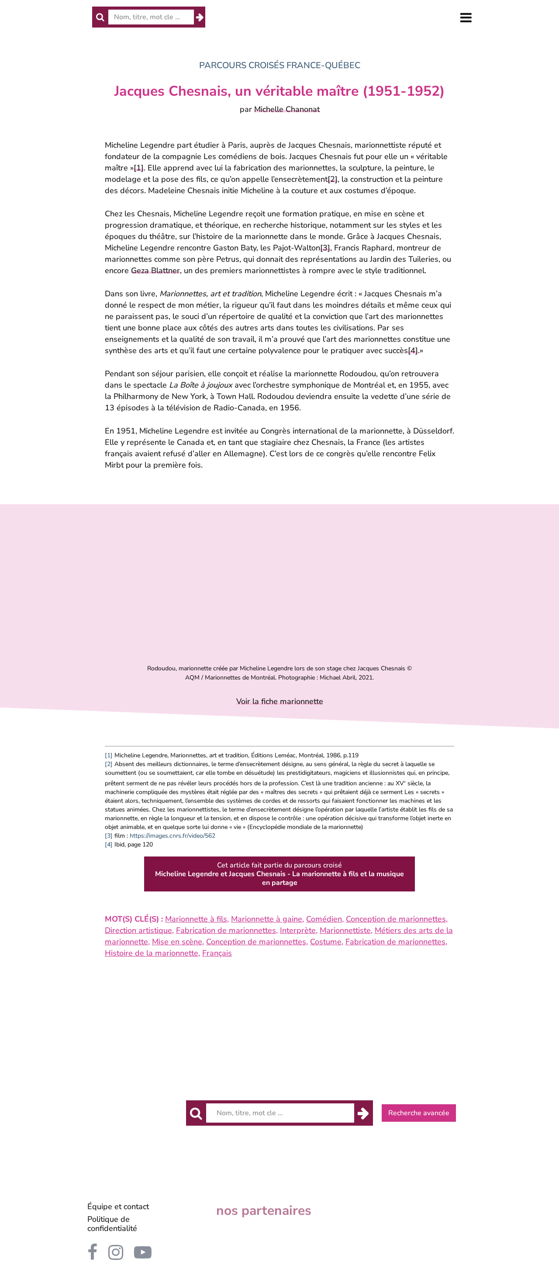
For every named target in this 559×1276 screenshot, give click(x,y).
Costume (326, 941)
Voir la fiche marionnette (279, 701)
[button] (466, 18)
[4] (413, 350)
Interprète (298, 930)
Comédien (324, 919)
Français (217, 953)
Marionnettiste (345, 930)
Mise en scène (177, 941)
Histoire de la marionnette (151, 953)
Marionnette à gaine (266, 919)
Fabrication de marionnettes (226, 930)
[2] (333, 179)
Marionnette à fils (196, 919)
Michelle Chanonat (287, 109)
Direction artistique (138, 930)
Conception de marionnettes (396, 919)
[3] (325, 248)
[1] (139, 168)
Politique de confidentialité (112, 1224)
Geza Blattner (155, 270)
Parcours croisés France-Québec (279, 65)
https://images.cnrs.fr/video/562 (172, 836)
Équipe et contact (118, 1206)
